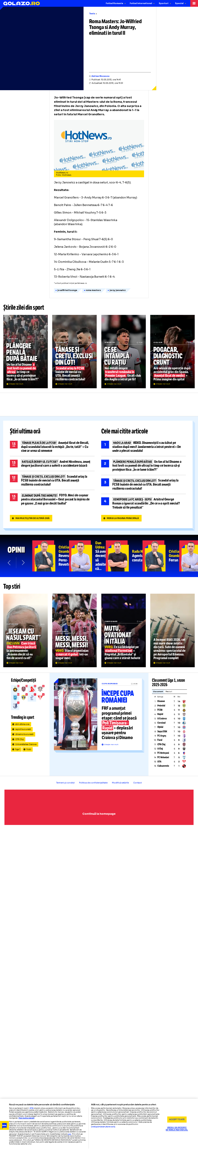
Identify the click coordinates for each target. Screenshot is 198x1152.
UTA (159, 761)
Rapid (160, 714)
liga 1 (17, 749)
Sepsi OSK (162, 731)
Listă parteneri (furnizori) (103, 1127)
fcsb (28, 749)
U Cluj (160, 748)
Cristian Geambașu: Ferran (161, 555)
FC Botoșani (163, 752)
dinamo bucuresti (24, 734)
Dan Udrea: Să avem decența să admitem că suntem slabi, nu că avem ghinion (87, 555)
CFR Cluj (19, 739)
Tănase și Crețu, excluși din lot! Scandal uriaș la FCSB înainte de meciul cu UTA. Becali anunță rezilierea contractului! (74, 351)
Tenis (92, 13)
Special (179, 3)
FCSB (159, 709)
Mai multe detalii (26, 1118)
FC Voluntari (163, 757)
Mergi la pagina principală (123, 518)
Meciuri (169, 692)
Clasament (158, 692)
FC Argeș (161, 735)
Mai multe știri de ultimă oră (32, 518)
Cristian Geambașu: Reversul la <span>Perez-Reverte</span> (50, 555)
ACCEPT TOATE (177, 1119)
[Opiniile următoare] (23, 562)
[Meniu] (194, 3)
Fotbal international (141, 3)
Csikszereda (163, 765)
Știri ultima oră (25, 431)
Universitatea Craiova (26, 744)
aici (69, 1134)
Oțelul (160, 727)
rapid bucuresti (23, 729)
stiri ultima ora (22, 724)
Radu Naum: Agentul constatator (124, 555)
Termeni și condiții (65, 783)
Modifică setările (120, 783)
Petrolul (161, 705)
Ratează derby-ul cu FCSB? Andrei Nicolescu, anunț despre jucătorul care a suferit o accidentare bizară (52, 463)
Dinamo (161, 701)
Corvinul (161, 722)
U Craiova (162, 718)
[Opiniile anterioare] (9, 562)
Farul (159, 740)
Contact (137, 783)
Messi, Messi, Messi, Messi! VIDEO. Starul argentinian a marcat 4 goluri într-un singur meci (74, 630)
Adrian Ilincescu (100, 76)
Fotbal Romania (114, 3)
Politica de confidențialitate (93, 783)
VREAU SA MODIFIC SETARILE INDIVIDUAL (177, 1129)
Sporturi (163, 3)
